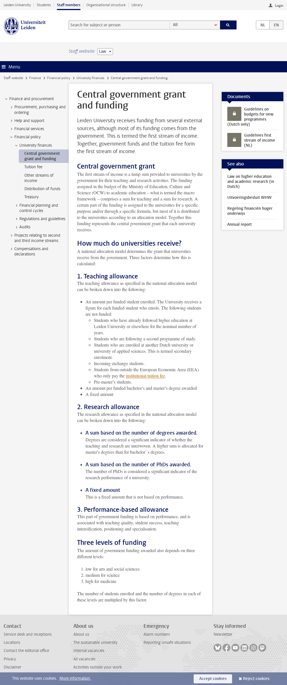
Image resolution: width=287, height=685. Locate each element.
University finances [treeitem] (35, 145)
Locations (12, 642)
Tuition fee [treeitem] (33, 167)
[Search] (228, 24)
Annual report (239, 224)
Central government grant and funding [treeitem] (42, 156)
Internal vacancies (88, 650)
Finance (35, 78)
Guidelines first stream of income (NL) (259, 140)
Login (279, 5)
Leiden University (17, 5)
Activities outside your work (97, 667)
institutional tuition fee (145, 376)
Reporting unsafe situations (167, 642)
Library (136, 5)
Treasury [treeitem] (31, 197)
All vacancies (84, 659)
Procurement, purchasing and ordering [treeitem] (40, 109)
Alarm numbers (157, 634)
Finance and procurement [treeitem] (31, 99)
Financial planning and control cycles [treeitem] (38, 208)
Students (44, 5)
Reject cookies (256, 678)
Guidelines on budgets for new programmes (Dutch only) (250, 117)
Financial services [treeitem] (29, 129)
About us (81, 634)
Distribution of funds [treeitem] (42, 189)
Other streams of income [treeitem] (39, 178)
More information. (75, 678)
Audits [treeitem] (24, 227)
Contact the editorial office (26, 650)
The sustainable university (95, 642)
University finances (90, 78)
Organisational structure (106, 5)
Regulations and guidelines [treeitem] (42, 219)
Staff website (13, 78)
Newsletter (223, 634)
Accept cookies (212, 678)
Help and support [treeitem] (29, 120)
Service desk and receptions (28, 634)
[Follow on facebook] (226, 648)
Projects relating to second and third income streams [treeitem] (37, 238)
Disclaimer (12, 667)
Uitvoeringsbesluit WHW (249, 197)
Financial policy (58, 78)
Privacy (10, 659)
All (175, 24)
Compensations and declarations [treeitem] (31, 251)
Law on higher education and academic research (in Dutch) (250, 181)
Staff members (68, 5)
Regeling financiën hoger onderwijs (249, 211)
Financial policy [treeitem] (27, 137)
